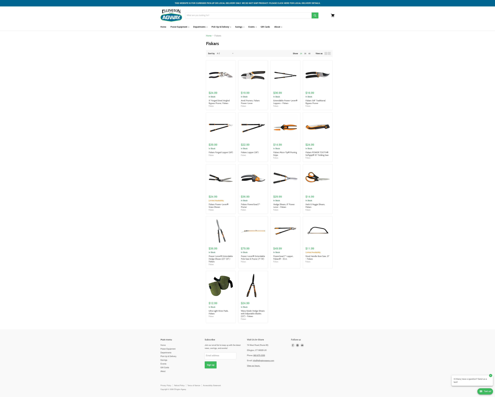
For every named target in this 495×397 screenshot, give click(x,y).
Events (251, 27)
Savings (239, 27)
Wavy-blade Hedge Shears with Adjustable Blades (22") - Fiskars (253, 313)
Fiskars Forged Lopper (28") (221, 152)
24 (301, 53)
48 (309, 53)
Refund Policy (179, 385)
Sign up (210, 364)
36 (305, 53)
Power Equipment (179, 27)
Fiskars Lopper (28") (249, 152)
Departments (199, 27)
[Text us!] (485, 392)
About (277, 27)
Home (163, 27)
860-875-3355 (259, 355)
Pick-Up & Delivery (221, 27)
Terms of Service (193, 385)
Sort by (211, 53)
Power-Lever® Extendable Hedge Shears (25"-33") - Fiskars (221, 259)
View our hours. (253, 365)
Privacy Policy (165, 385)
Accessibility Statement (212, 385)
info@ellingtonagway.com (263, 360)
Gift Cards (265, 27)
